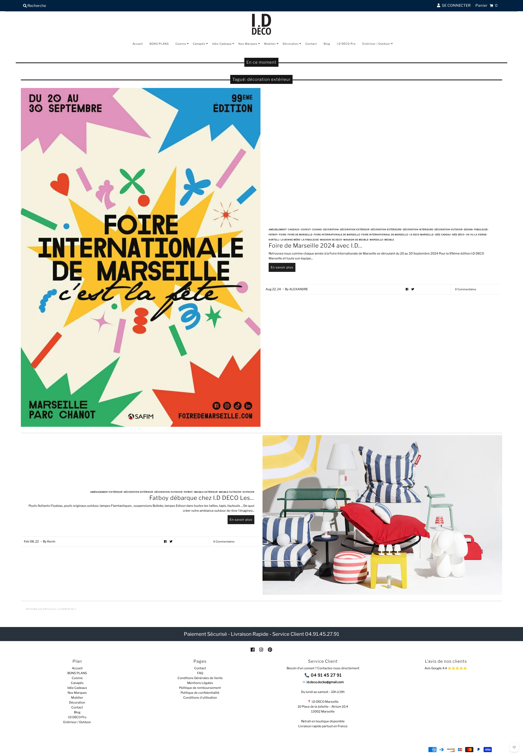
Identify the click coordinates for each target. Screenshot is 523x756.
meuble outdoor (230, 492)
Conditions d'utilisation (200, 697)
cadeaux (293, 229)
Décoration (291, 43)
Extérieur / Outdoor (376, 43)
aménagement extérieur (106, 492)
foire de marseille (300, 234)
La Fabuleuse (310, 239)
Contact (311, 43)
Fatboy (273, 234)
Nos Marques (247, 43)
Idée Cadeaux (222, 43)
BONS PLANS (159, 43)
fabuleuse (481, 229)
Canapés (199, 43)
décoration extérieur (354, 229)
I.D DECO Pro (346, 43)
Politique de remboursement (200, 688)
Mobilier (270, 43)
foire (282, 234)
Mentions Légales (200, 683)
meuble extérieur (206, 492)
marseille (376, 239)
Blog (327, 43)
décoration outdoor (449, 229)
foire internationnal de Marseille (384, 234)
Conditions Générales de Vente (200, 678)
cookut (306, 229)
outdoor (248, 492)
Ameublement (278, 229)
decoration (331, 229)
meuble (389, 239)
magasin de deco (331, 239)
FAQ (200, 673)
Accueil (138, 43)
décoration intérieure (418, 229)
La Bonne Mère (290, 239)
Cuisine (180, 43)
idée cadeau (442, 234)
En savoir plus (282, 267)
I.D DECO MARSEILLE (421, 234)
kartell (274, 239)
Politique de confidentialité (200, 693)
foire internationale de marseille (337, 234)
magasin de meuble (355, 239)
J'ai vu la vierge (476, 234)
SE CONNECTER (455, 5)
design (468, 229)
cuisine (317, 229)
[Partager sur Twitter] (412, 289)
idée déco (458, 234)
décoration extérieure (386, 229)
